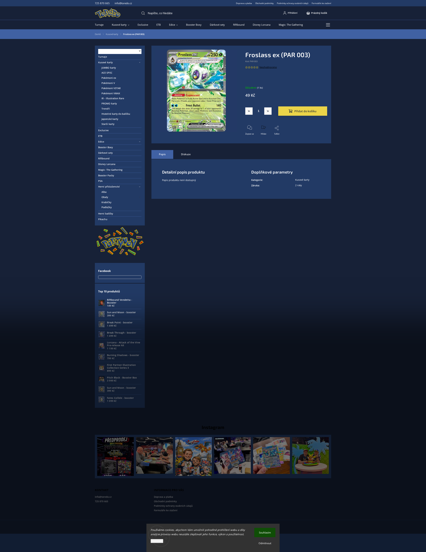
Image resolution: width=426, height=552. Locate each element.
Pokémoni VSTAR (111, 88)
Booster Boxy (105, 147)
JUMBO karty (109, 67)
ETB (100, 136)
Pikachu (102, 219)
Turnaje (102, 56)
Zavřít (321, 139)
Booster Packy (106, 175)
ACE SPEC (107, 72)
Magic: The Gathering (110, 169)
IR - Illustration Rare (113, 98)
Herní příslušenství (109, 186)
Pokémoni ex (109, 77)
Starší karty (108, 124)
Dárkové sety (105, 152)
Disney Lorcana (106, 164)
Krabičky (106, 202)
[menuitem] (101, 24)
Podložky (107, 207)
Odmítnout (265, 543)
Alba (104, 191)
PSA (100, 181)
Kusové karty (105, 62)
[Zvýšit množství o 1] (268, 111)
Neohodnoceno (268, 67)
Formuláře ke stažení (321, 3)
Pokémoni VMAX (111, 93)
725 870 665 (101, 501)
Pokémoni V (108, 83)
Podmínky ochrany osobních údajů (292, 3)
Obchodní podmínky (264, 3)
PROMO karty (109, 103)
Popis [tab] (162, 154)
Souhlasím (265, 532)
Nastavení (157, 541)
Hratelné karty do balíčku (116, 113)
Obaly (105, 197)
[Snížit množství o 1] (249, 111)
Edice (101, 141)
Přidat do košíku (305, 111)
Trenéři (106, 108)
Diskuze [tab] (186, 154)
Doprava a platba (244, 3)
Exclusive (103, 130)
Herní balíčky (105, 213)
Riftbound (103, 158)
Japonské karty (110, 119)
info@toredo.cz (103, 496)
